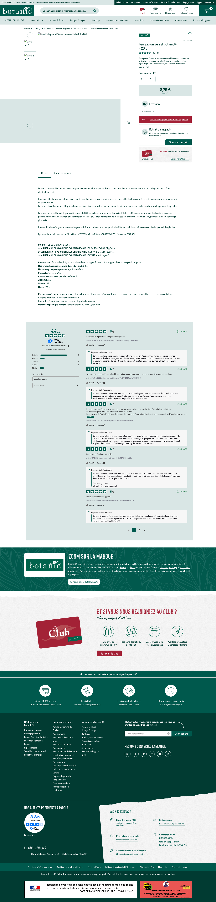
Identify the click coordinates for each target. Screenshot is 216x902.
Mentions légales (94, 867)
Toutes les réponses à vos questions (126, 824)
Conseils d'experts (150, 2)
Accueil (27, 28)
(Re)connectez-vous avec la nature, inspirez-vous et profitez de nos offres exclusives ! (150, 723)
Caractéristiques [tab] (62, 172)
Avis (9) (156, 53)
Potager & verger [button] (77, 20)
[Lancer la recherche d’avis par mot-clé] (77, 385)
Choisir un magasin (178, 142)
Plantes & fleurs (89, 726)
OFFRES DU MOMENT (14, 20)
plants (132, 567)
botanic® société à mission (36, 737)
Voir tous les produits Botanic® (84, 581)
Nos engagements (32, 733)
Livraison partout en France (129, 701)
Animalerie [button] (139, 20)
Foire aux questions (61, 783)
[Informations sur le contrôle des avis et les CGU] (68, 346)
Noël (84, 754)
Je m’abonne (181, 733)
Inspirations (135, 2)
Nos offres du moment (63, 758)
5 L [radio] (142, 79)
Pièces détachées (147, 867)
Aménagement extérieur (92, 737)
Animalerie (86, 744)
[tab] (44, 173)
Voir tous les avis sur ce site (55, 349)
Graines (123, 567)
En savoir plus (147, 158)
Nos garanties (59, 747)
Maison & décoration (91, 740)
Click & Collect (87, 701)
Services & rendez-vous (170, 2)
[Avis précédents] (129, 529)
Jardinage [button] (95, 20)
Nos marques (59, 762)
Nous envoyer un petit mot (170, 824)
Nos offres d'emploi (33, 754)
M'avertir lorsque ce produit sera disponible (169, 119)
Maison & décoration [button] (159, 20)
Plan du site (163, 867)
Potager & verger (89, 730)
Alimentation (87, 747)
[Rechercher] (94, 10)
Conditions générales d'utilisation (70, 867)
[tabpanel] (108, 246)
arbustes (164, 567)
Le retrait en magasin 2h (63, 754)
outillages (173, 567)
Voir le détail (144, 67)
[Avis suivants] (145, 530)
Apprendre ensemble (205, 2)
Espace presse (30, 747)
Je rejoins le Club (178, 158)
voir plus (90, 416)
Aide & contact (122, 2)
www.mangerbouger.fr (96, 874)
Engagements (188, 2)
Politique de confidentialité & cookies (120, 867)
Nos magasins (59, 733)
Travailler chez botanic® (35, 751)
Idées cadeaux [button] (37, 20)
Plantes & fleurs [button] (57, 20)
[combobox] (67, 10)
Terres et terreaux (80, 28)
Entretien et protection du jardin (57, 28)
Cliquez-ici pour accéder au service (130, 854)
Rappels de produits (62, 776)
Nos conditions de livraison (65, 751)
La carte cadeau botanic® (64, 765)
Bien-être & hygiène (90, 751)
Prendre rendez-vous (125, 840)
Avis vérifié (183, 331)
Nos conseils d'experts (62, 744)
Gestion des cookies (180, 867)
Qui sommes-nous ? (33, 730)
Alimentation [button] (181, 20)
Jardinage (37, 28)
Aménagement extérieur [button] (117, 20)
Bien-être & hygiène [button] (202, 20)
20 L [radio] (152, 79)
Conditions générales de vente (40, 867)
